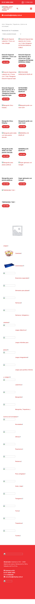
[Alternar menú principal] (31, 8)
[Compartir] (10, 601)
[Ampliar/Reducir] (2, 601)
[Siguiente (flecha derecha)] (6, 603)
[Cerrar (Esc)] (14, 601)
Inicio (3, 24)
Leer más (6, 62)
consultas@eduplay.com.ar (13, 15)
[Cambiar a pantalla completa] (6, 601)
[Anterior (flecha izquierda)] (2, 603)
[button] (17, 8)
